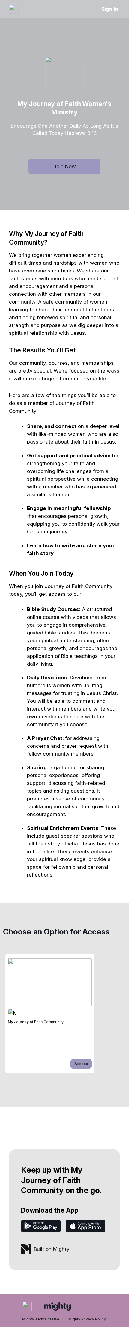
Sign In (109, 9)
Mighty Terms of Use (40, 1319)
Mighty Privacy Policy (87, 1319)
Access (81, 1063)
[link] (50, 1013)
